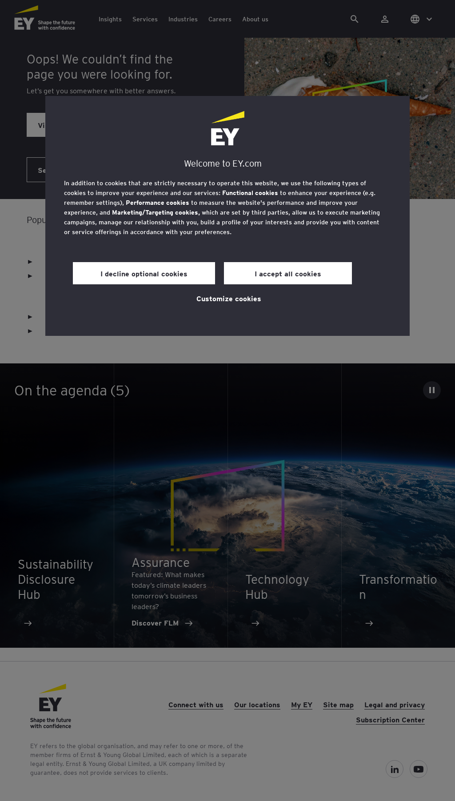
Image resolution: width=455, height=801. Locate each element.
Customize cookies (228, 298)
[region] (227, 216)
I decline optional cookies (144, 273)
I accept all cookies (288, 273)
